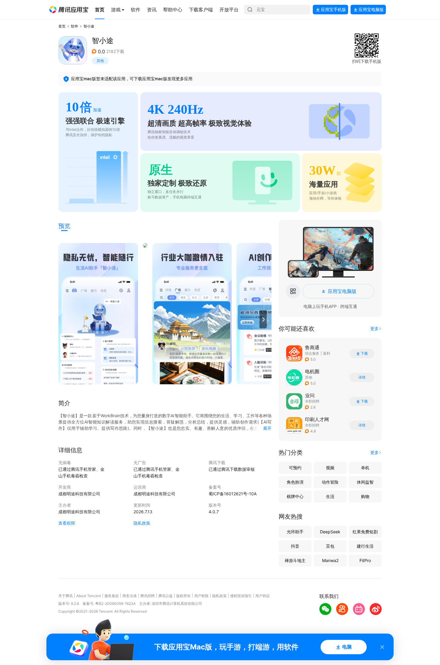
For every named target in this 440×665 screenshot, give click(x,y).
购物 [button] (365, 496)
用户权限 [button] (201, 595)
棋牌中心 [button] (295, 496)
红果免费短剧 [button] (365, 531)
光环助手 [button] (295, 531)
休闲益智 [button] (365, 482)
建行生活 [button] (365, 546)
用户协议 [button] (262, 595)
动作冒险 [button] (330, 482)
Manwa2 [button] (330, 560)
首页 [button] (62, 26)
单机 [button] (365, 467)
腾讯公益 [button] (165, 595)
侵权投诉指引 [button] (241, 595)
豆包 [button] (330, 546)
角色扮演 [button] (295, 482)
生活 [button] (330, 496)
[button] (68, 9)
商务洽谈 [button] (129, 595)
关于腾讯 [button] (65, 595)
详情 (361, 377)
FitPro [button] (365, 560)
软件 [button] (74, 26)
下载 (364, 353)
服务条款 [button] (111, 595)
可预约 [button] (295, 467)
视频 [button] (330, 467)
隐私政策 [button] (141, 523)
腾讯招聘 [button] (147, 595)
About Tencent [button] (88, 595)
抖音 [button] (295, 546)
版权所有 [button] (183, 595)
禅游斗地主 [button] (295, 560)
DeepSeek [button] (330, 531)
